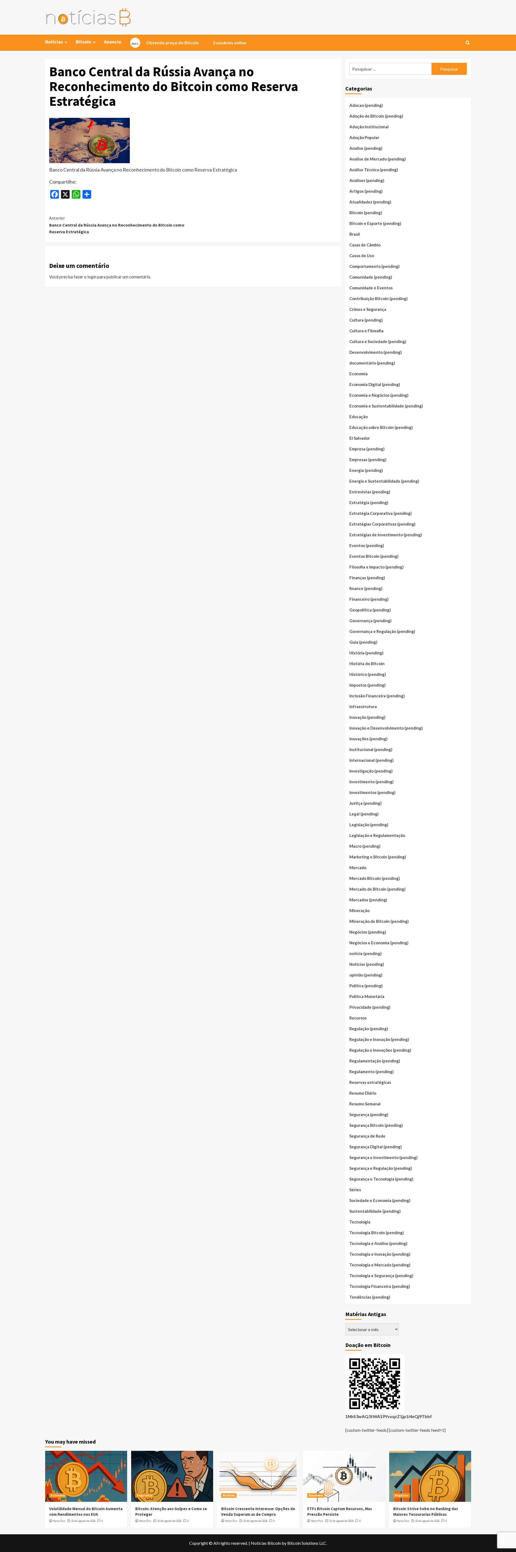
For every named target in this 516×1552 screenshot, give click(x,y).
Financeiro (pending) (369, 599)
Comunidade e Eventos (371, 287)
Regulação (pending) (368, 1028)
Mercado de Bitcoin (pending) (377, 889)
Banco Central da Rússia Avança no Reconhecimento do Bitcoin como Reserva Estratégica (116, 224)
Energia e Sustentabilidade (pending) (384, 481)
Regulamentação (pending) (374, 1060)
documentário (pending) (372, 362)
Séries (355, 1189)
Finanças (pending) (367, 577)
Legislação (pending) (368, 824)
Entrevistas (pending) (369, 491)
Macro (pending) (365, 846)
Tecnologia (359, 1221)
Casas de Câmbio (365, 244)
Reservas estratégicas (370, 1082)
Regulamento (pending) (371, 1071)
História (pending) (366, 652)
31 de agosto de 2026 (83, 1521)
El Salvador (359, 438)
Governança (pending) (370, 620)
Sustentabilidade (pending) (375, 1211)
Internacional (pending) (371, 760)
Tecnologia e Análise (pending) (378, 1243)
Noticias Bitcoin (266, 1543)
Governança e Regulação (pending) (382, 631)
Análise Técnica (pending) (373, 169)
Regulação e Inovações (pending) (380, 1050)
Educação (358, 416)
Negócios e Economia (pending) (378, 942)
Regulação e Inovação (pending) (379, 1039)
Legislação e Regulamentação (377, 835)
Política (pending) (366, 985)
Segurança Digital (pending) (375, 1146)
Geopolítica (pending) (370, 609)
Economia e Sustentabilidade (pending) (386, 405)
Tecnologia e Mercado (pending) (379, 1264)
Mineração (359, 910)
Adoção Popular (364, 137)
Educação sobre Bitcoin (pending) (381, 427)
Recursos (358, 1017)
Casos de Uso (361, 255)
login (91, 276)
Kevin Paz (59, 1521)
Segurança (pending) (368, 1114)
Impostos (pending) (367, 685)
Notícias (229, 1495)
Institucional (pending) (370, 749)
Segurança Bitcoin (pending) (376, 1125)
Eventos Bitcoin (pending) (374, 556)
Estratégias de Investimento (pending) (385, 534)
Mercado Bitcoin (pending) (374, 878)
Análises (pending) (366, 180)
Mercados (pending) (368, 899)
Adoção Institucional (369, 126)
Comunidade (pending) (370, 277)
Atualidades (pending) (370, 201)
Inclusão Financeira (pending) (377, 695)
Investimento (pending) (371, 781)
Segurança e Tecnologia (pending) (381, 1178)
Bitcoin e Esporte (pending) (375, 223)
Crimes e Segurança (367, 309)
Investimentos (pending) (372, 792)
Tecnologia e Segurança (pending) (381, 1275)
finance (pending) (365, 588)
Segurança (144, 1495)
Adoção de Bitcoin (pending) (376, 116)
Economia (358, 373)
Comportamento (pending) (374, 266)
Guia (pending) (363, 642)
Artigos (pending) (366, 191)
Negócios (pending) (367, 932)
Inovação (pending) (367, 717)
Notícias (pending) (366, 964)
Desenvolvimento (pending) (375, 352)
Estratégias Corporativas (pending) (382, 524)
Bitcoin (83, 42)
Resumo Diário (362, 1093)
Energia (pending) (366, 470)
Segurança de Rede (367, 1136)
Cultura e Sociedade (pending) (377, 341)
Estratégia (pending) (368, 502)
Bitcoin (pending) (365, 212)
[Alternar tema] (135, 43)
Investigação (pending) (371, 770)
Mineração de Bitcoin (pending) (379, 921)
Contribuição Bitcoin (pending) (378, 298)
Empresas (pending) (367, 459)
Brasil (354, 234)
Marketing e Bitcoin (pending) (377, 856)
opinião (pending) (365, 974)
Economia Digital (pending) (374, 384)
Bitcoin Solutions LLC (306, 1543)
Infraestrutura (363, 706)
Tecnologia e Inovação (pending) (379, 1254)
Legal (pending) (364, 813)
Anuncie (112, 42)
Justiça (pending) (365, 803)
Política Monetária (366, 996)
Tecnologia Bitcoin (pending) (376, 1232)
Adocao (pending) (366, 105)
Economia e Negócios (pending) (378, 395)
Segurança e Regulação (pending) (380, 1168)
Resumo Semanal (365, 1103)
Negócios (401, 1495)
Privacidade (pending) (369, 1007)
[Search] (467, 43)
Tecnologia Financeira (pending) (379, 1286)
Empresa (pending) (367, 448)
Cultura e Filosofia (366, 330)
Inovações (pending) (368, 738)
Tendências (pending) (369, 1297)
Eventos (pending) (366, 545)
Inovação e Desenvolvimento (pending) (386, 728)
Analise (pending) (365, 148)
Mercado (357, 867)
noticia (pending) (365, 953)
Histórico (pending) (367, 674)
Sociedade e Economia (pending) (379, 1200)
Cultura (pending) (366, 320)
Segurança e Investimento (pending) (383, 1157)
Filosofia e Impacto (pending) (376, 566)
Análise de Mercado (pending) (377, 158)
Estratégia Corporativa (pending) (380, 513)
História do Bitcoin (367, 663)
